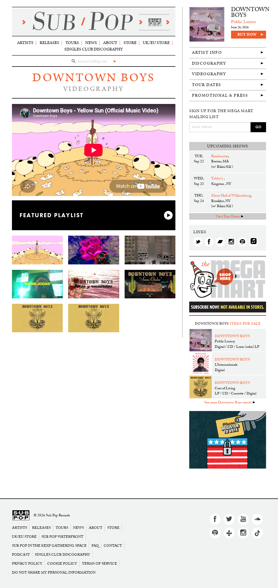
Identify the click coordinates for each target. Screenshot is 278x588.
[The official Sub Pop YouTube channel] (243, 519)
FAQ (95, 545)
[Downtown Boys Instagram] (231, 241)
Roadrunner (219, 157)
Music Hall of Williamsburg (231, 196)
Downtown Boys (93, 77)
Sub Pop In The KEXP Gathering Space (49, 545)
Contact (113, 545)
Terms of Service (99, 563)
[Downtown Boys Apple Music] (253, 241)
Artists (25, 43)
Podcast (21, 554)
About (110, 43)
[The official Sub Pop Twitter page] (229, 519)
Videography (209, 74)
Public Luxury (243, 22)
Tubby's (217, 179)
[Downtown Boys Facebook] (209, 241)
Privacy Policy (27, 563)
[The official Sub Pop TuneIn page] (229, 532)
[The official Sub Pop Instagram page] (243, 532)
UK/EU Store (156, 43)
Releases (49, 43)
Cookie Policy (62, 563)
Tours (72, 43)
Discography (209, 63)
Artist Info (207, 52)
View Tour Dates (228, 217)
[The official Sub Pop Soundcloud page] (257, 519)
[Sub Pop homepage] (93, 22)
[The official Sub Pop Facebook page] (215, 519)
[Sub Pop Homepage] (21, 515)
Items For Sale (245, 323)
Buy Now (247, 34)
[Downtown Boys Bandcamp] (220, 241)
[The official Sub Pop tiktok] (257, 532)
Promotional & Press (220, 95)
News (91, 43)
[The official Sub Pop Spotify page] (215, 532)
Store (130, 43)
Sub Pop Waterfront (62, 537)
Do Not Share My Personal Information (54, 572)
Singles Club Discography (93, 49)
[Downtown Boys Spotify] (242, 241)
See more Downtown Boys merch (227, 403)
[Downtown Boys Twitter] (198, 241)
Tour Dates (206, 85)
